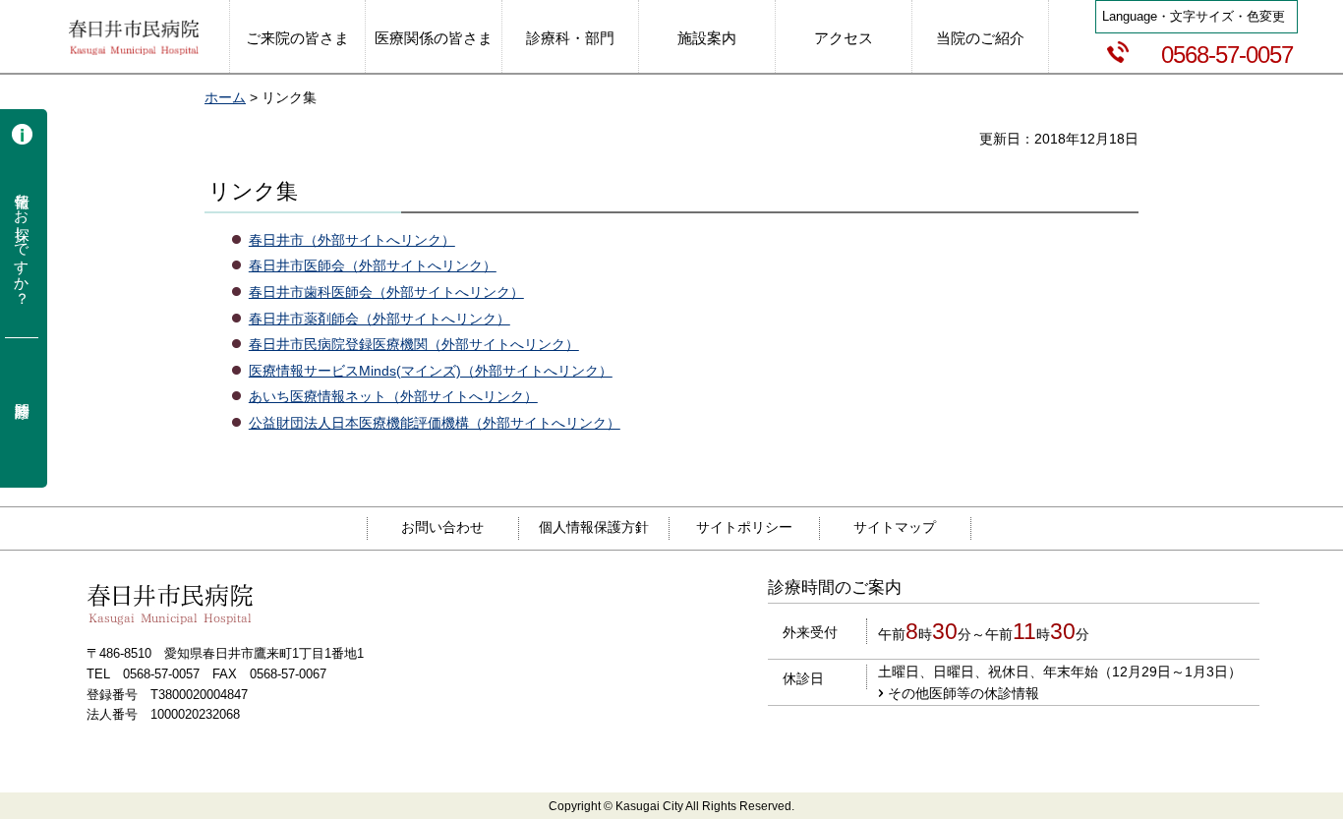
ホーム (225, 97)
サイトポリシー (744, 527)
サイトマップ (894, 527)
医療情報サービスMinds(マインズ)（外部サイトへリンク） (431, 371)
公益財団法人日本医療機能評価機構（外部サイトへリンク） (434, 423)
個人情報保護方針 (594, 527)
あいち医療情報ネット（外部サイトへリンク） (393, 396)
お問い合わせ (442, 527)
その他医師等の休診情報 (963, 693)
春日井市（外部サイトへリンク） (352, 240)
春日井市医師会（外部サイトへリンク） (372, 265)
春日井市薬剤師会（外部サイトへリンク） (379, 318)
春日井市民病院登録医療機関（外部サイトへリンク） (414, 344)
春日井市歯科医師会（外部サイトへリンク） (386, 292)
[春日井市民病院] (134, 39)
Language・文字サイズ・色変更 (1193, 16)
